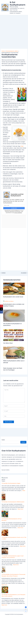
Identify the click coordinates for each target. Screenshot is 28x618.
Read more (20, 509)
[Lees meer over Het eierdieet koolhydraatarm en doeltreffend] (14, 315)
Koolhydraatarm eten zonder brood (13, 296)
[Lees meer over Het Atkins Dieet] (14, 335)
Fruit (22, 146)
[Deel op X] (1, 309)
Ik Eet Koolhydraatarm (17, 3)
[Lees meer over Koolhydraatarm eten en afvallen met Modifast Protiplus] (8, 301)
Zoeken (3, 439)
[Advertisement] (14, 30)
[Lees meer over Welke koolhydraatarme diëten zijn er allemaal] (14, 352)
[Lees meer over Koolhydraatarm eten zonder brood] (14, 288)
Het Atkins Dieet (8, 343)
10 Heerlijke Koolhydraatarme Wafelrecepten (13, 501)
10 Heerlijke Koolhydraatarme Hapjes (11, 483)
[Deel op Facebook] (1, 311)
